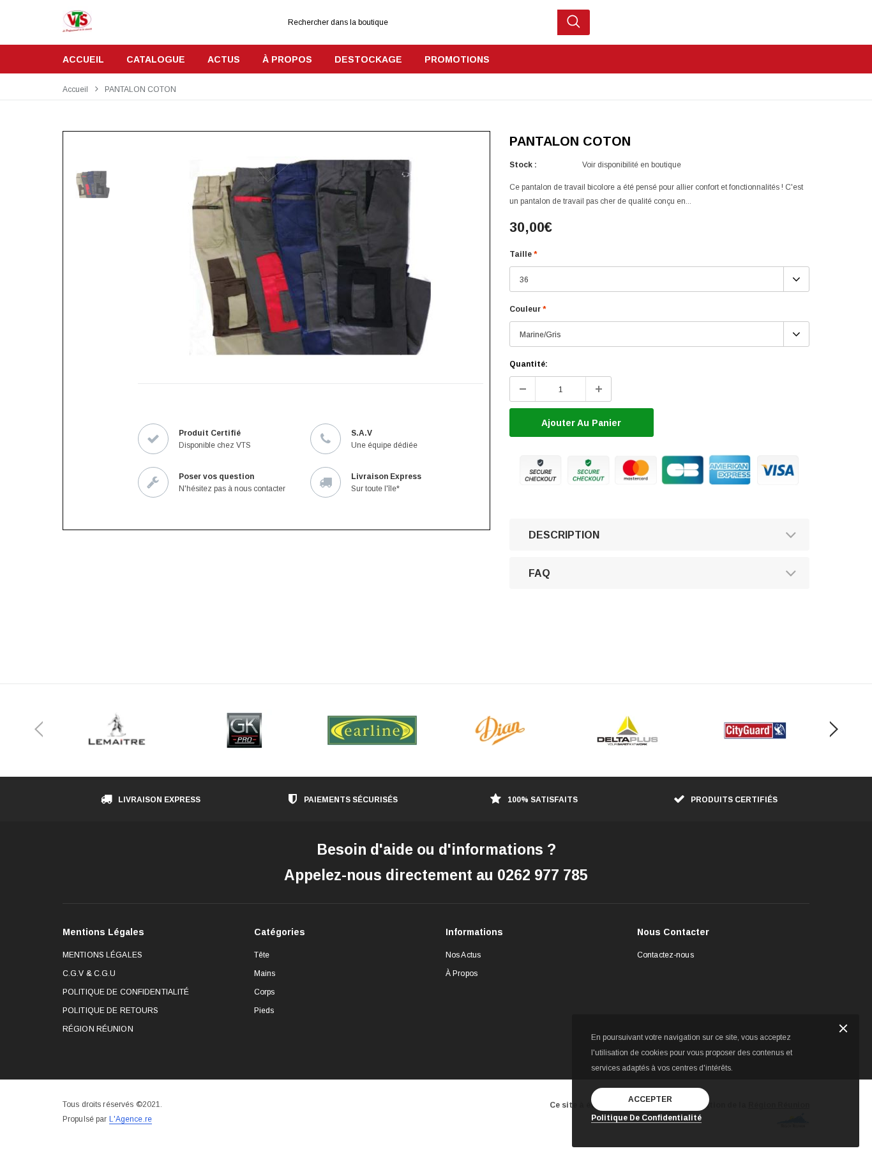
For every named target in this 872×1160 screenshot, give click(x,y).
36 (524, 279)
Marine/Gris (540, 334)
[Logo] (77, 18)
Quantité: (528, 364)
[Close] (843, 1029)
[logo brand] (117, 730)
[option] (305, 257)
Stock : (523, 164)
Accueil (75, 89)
